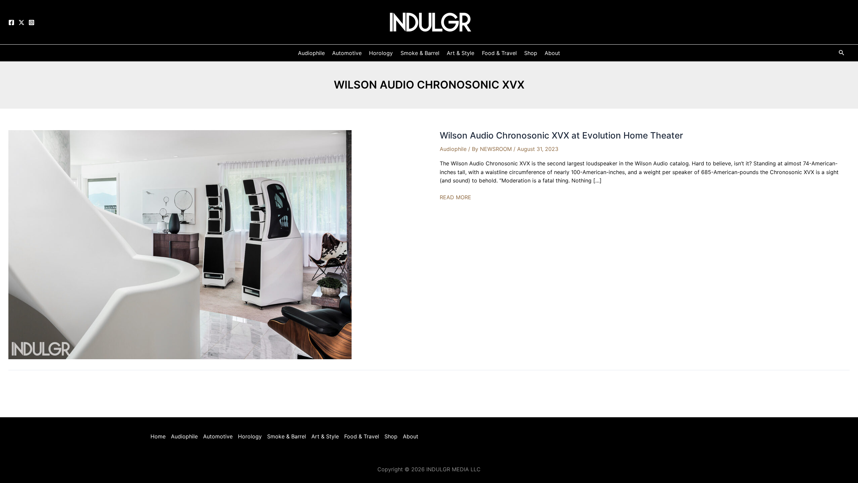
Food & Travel (361, 436)
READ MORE (455, 198)
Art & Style (325, 436)
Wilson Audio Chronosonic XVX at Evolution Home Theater (561, 135)
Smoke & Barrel (286, 436)
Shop (390, 436)
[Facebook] (11, 22)
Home (158, 436)
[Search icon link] (842, 53)
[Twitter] (21, 22)
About (410, 436)
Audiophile (453, 149)
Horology (250, 436)
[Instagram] (31, 22)
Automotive (218, 436)
